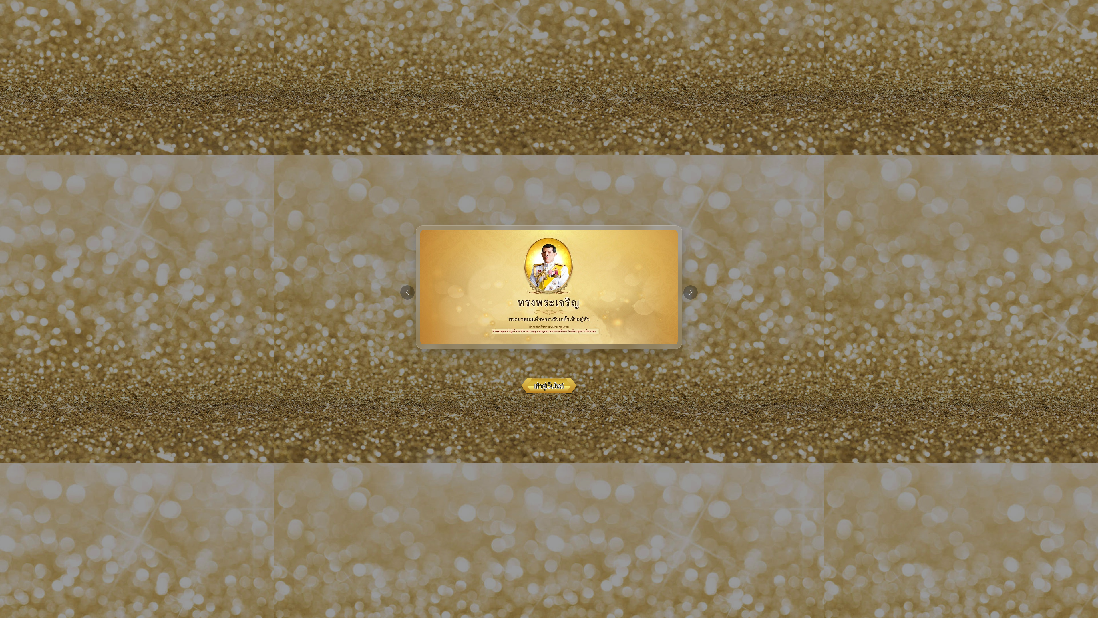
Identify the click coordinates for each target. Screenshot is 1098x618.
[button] (690, 292)
